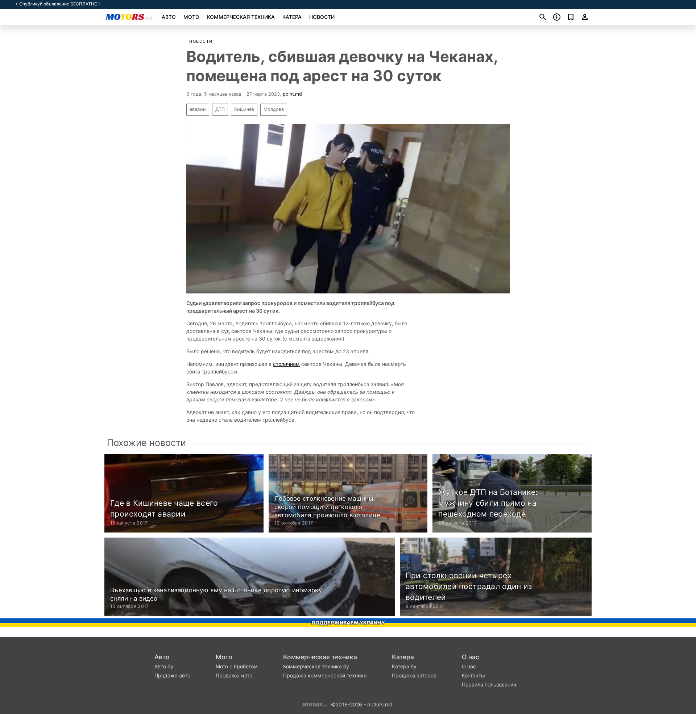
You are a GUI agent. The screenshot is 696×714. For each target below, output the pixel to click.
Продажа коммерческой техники (324, 675)
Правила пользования (489, 684)
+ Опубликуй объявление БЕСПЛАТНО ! (57, 4)
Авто (169, 17)
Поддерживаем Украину (348, 622)
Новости (322, 17)
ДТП (220, 109)
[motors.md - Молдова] (314, 704)
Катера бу (404, 666)
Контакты (473, 675)
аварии (198, 109)
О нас (470, 657)
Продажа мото (234, 675)
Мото (191, 17)
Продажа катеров (414, 675)
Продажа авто (172, 675)
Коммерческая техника (241, 17)
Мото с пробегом (237, 666)
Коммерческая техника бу (316, 666)
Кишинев (244, 109)
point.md (292, 94)
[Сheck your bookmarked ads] (571, 17)
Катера (292, 17)
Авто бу (163, 666)
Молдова (274, 109)
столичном (286, 364)
